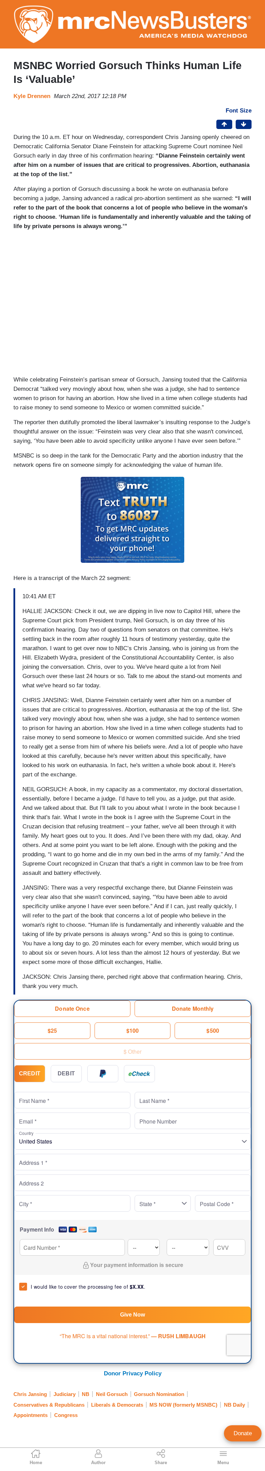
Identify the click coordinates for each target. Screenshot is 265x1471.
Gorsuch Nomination (159, 1394)
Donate (243, 1433)
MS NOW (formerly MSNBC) (183, 1405)
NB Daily (234, 1405)
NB (85, 1394)
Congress (66, 1415)
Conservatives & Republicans (49, 1405)
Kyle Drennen (31, 96)
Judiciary (64, 1394)
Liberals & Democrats (117, 1405)
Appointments (30, 1415)
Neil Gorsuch (112, 1394)
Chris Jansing (30, 1394)
